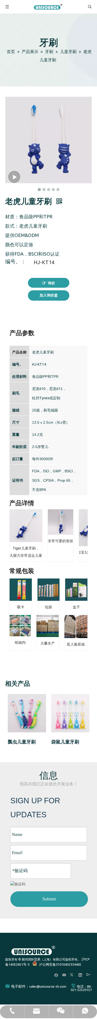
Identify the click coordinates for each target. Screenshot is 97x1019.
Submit (49, 898)
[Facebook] (56, 975)
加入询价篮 (49, 295)
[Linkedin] (80, 975)
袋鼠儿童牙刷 (65, 742)
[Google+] (88, 975)
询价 (51, 283)
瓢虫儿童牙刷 (22, 742)
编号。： (15, 262)
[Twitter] (72, 975)
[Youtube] (64, 975)
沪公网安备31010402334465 (60, 964)
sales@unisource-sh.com (47, 986)
